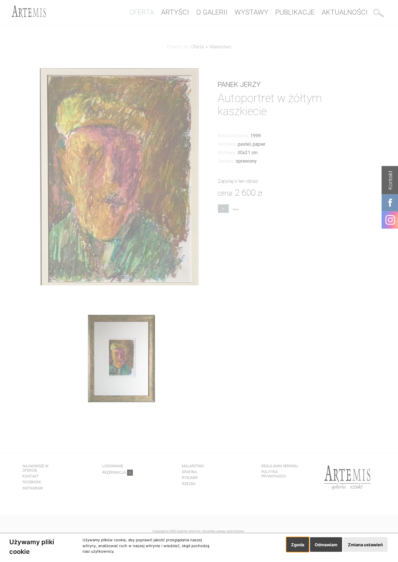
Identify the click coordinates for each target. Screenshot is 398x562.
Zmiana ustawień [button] (365, 544)
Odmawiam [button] (326, 544)
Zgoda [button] (297, 544)
